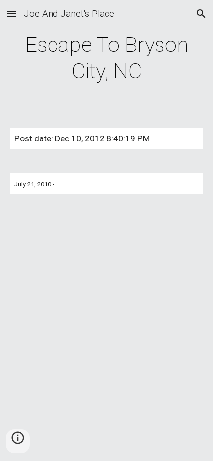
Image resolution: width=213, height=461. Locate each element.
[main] (106, 58)
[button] (12, 13)
